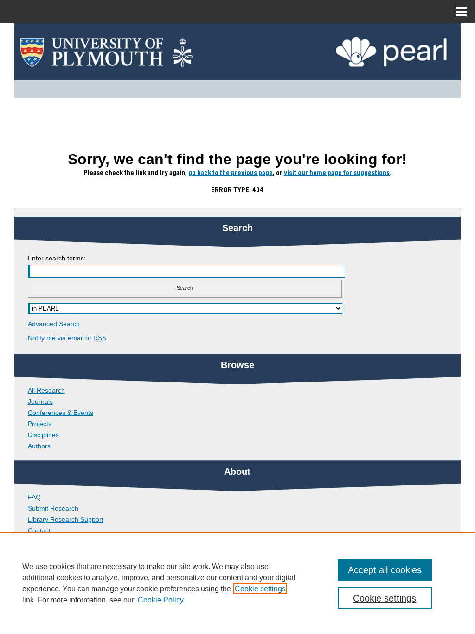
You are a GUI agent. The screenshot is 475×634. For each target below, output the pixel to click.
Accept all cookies (385, 570)
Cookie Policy (161, 600)
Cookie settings (260, 589)
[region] (237, 583)
